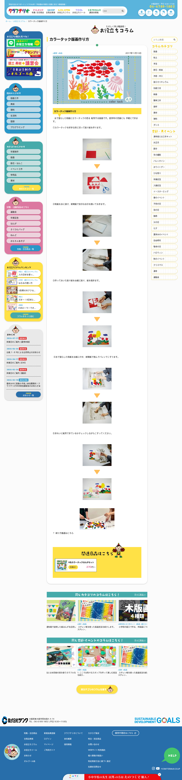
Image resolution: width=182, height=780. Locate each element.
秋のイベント (159, 259)
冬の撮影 (157, 155)
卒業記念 (15, 218)
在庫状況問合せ (94, 767)
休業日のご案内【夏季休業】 (19, 342)
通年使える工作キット (86, 624)
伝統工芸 (157, 88)
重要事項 (22, 338)
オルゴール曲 (29, 761)
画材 (155, 106)
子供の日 (157, 204)
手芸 (21, 280)
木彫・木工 (158, 76)
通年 (55, 53)
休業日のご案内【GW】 (17, 363)
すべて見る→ (139, 595)
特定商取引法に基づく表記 (99, 761)
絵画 (155, 94)
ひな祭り (157, 173)
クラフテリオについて (73, 733)
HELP (172, 755)
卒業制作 (15, 152)
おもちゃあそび (18, 241)
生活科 (14, 116)
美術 (13, 104)
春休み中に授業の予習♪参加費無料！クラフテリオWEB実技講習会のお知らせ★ (24, 385)
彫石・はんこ (17, 163)
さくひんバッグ (18, 229)
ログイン (47, 739)
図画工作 (15, 98)
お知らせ (27, 756)
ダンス (156, 125)
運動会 (14, 212)
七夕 (155, 228)
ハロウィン (158, 253)
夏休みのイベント (160, 234)
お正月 (156, 142)
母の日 (156, 210)
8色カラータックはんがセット (81, 562)
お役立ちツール (30, 750)
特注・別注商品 (94, 739)
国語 (13, 121)
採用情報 (68, 744)
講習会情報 (24, 380)
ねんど (14, 235)
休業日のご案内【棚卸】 (17, 373)
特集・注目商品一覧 (25, 248)
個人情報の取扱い (95, 756)
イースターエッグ (160, 191)
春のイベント (159, 198)
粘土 (21, 271)
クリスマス (158, 265)
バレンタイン (159, 161)
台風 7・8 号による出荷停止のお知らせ (23, 352)
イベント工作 (17, 169)
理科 (13, 110)
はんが (14, 224)
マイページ (48, 744)
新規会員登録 (49, 733)
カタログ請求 (93, 733)
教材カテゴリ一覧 (26, 188)
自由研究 (157, 240)
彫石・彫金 (158, 70)
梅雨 (155, 216)
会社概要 (68, 739)
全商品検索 (28, 739)
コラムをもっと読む (25, 315)
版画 (13, 157)
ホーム (8, 21)
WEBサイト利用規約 (96, 750)
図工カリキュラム (31, 271)
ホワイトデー (159, 167)
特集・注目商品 (30, 733)
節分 (155, 149)
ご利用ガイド (49, 750)
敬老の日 (157, 247)
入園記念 (157, 185)
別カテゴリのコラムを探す (94, 689)
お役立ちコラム (19, 21)
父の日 (156, 222)
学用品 (14, 175)
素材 (13, 181)
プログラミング (18, 127)
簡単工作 (157, 100)
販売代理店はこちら (124, 733)
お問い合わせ (93, 744)
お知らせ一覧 (28, 394)
